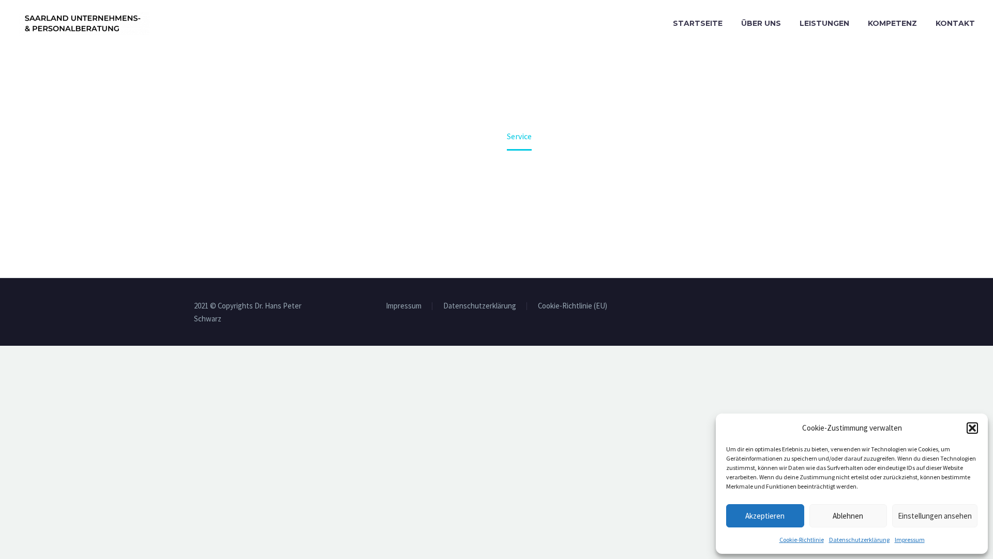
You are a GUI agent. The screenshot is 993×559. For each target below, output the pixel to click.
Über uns (761, 23)
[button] (972, 428)
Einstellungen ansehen (935, 516)
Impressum (910, 539)
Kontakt (955, 23)
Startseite (698, 23)
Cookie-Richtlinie (801, 539)
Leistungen (824, 23)
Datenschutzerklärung (859, 539)
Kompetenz (892, 23)
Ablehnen (848, 516)
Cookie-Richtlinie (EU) (572, 306)
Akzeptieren (765, 516)
